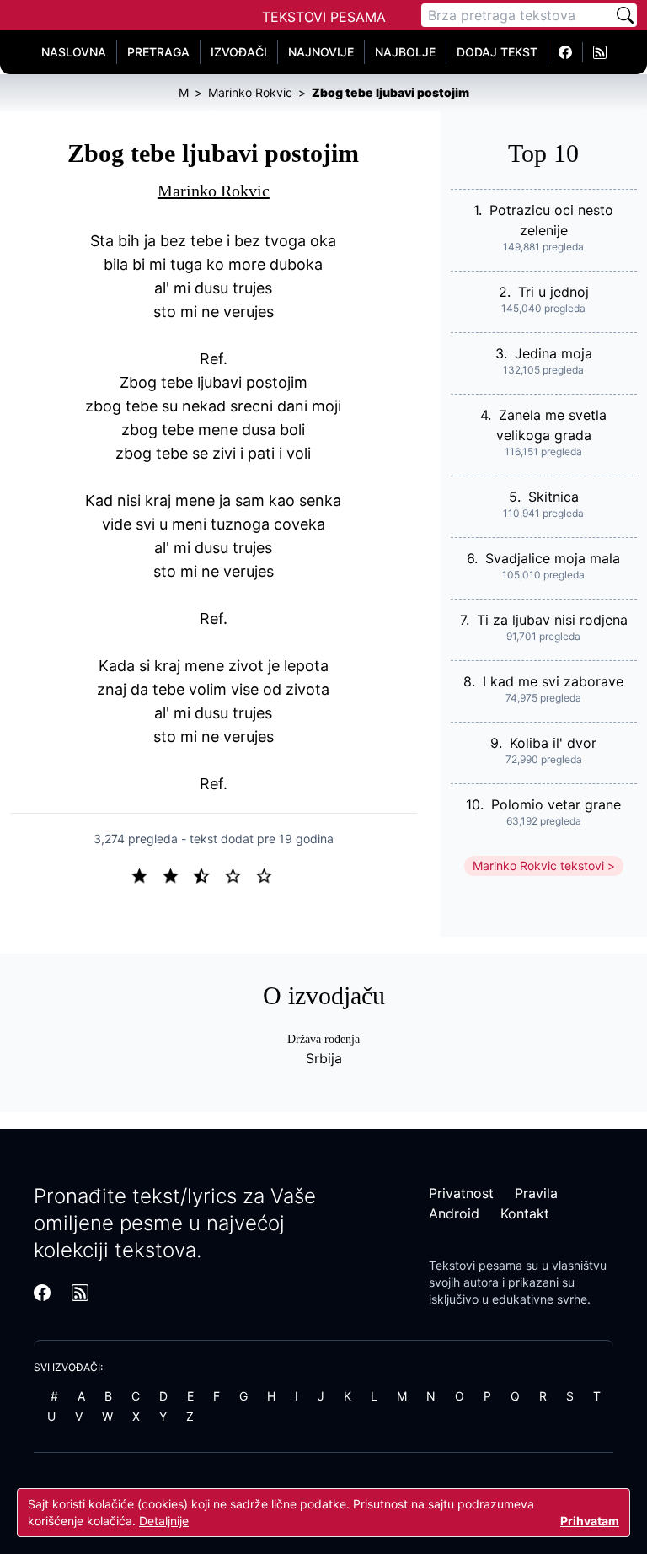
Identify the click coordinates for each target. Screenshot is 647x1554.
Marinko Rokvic (214, 190)
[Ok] (208, 874)
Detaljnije (164, 1521)
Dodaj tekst (497, 52)
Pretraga (158, 52)
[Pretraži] (625, 15)
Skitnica (553, 496)
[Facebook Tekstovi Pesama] (565, 52)
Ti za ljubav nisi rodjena (552, 619)
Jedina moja (553, 353)
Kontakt (524, 1213)
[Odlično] (268, 874)
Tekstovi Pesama (324, 16)
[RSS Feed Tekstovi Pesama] (600, 52)
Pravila (536, 1193)
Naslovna (73, 52)
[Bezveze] (177, 874)
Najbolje (405, 52)
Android (454, 1213)
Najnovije (321, 52)
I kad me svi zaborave (553, 681)
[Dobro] (239, 874)
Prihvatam (589, 1521)
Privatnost (461, 1193)
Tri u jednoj (553, 291)
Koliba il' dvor (553, 742)
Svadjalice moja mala (552, 558)
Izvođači (239, 52)
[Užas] (146, 874)
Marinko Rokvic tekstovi (538, 865)
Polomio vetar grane (556, 804)
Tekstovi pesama (475, 1265)
